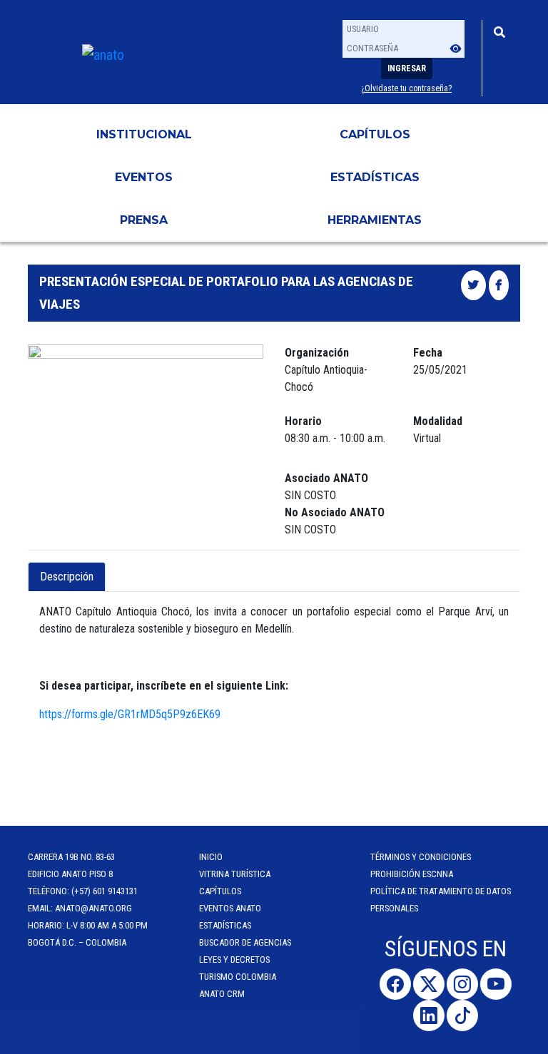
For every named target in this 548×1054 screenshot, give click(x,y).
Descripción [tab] (66, 576)
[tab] (118, 568)
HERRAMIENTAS (375, 220)
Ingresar (406, 68)
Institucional (144, 134)
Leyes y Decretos (234, 959)
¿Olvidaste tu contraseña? (406, 88)
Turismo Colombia (237, 976)
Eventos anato (230, 908)
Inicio (211, 856)
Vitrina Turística (234, 874)
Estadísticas (375, 177)
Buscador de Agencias (245, 942)
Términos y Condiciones (420, 856)
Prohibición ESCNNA (411, 874)
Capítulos (375, 134)
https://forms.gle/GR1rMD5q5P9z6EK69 (129, 714)
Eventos (144, 177)
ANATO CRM (222, 993)
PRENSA (144, 220)
